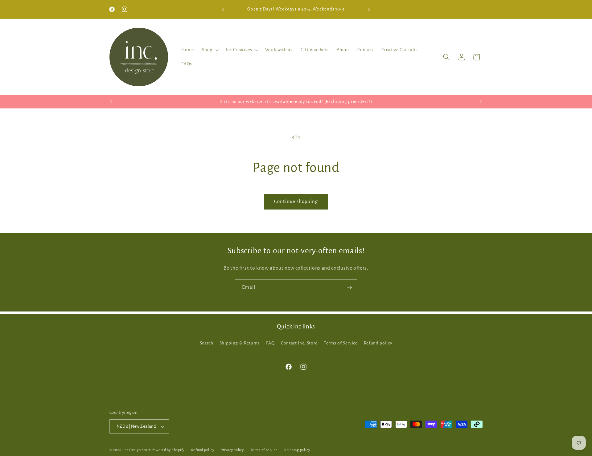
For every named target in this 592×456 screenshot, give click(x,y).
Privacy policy (232, 450)
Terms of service (264, 450)
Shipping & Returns (240, 343)
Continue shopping (296, 201)
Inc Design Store (137, 450)
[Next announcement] (369, 9)
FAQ (270, 343)
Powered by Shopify (168, 450)
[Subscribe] (349, 287)
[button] (210, 50)
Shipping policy (297, 450)
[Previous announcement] (223, 9)
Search (206, 343)
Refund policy (378, 343)
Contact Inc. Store (299, 343)
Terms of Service (341, 343)
